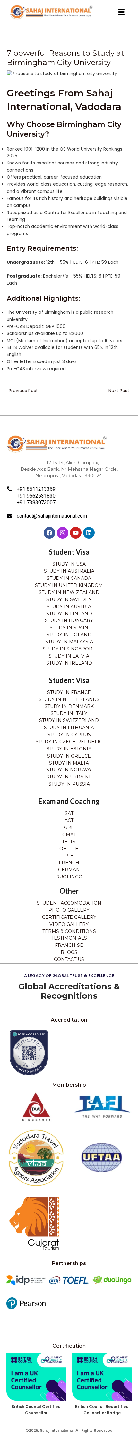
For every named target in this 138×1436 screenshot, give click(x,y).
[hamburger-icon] (121, 12)
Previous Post (20, 391)
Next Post (121, 391)
